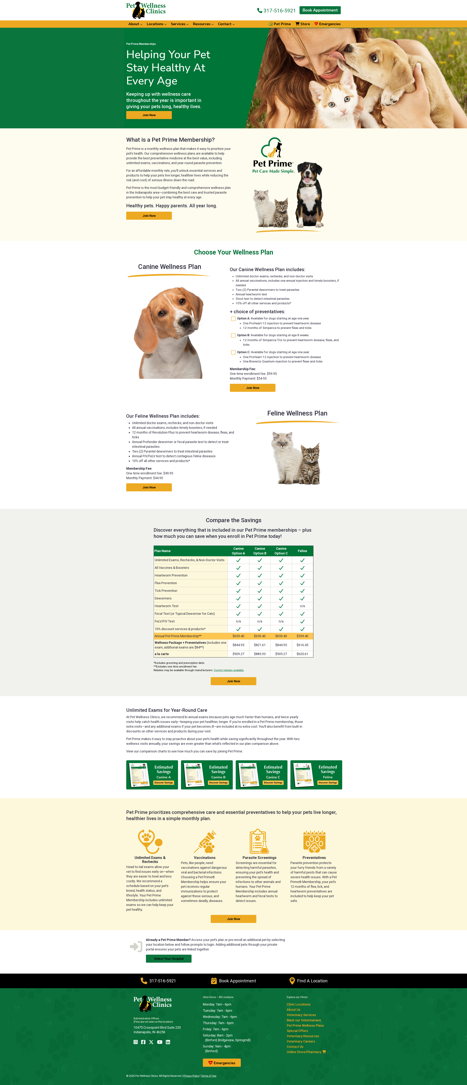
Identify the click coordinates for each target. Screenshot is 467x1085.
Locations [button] (155, 24)
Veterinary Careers (301, 1041)
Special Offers (297, 1031)
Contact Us (295, 1047)
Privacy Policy (191, 1075)
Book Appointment (320, 10)
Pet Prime (282, 24)
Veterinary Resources (303, 1036)
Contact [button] (225, 24)
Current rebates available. (229, 670)
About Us (293, 1010)
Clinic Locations (298, 1004)
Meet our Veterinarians (304, 1020)
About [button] (134, 24)
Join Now (149, 115)
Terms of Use (208, 1075)
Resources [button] (202, 24)
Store (305, 24)
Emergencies (329, 24)
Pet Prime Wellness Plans (305, 1025)
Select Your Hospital (169, 958)
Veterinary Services (301, 1015)
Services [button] (178, 24)
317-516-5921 (279, 10)
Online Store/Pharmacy (304, 1052)
